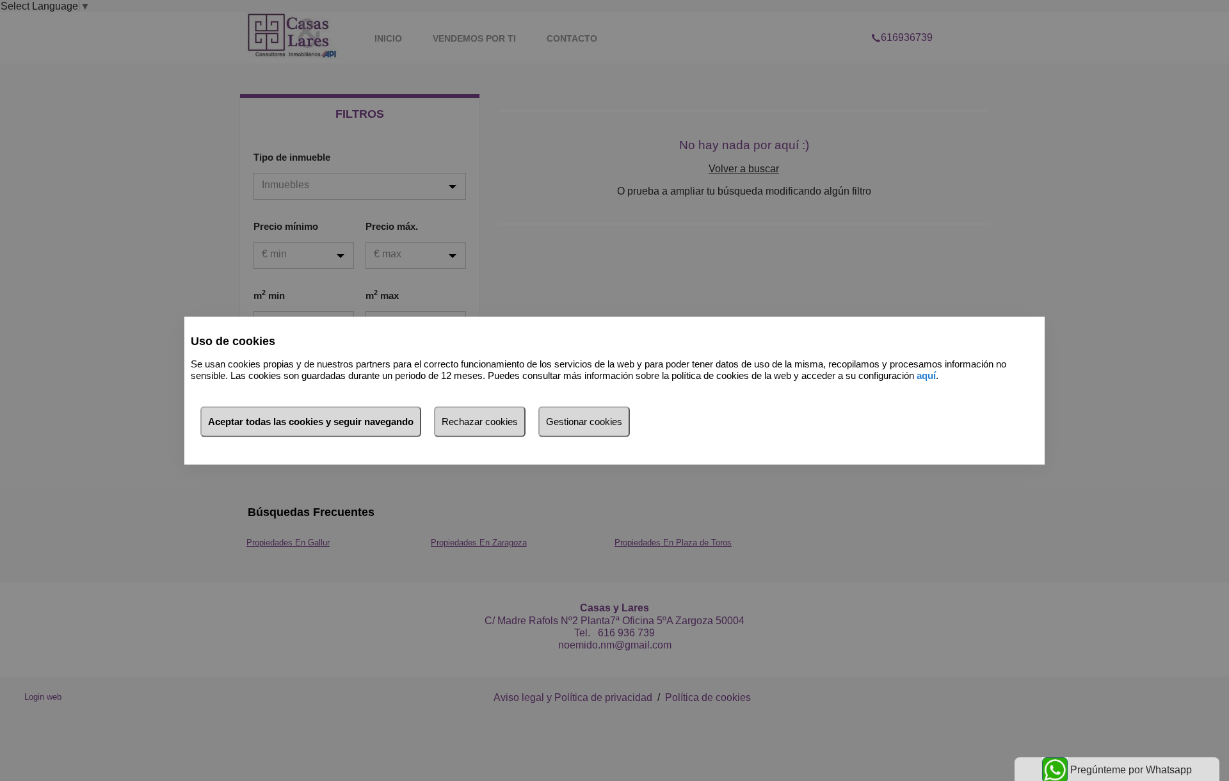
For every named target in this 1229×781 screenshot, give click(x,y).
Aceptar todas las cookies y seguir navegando (311, 420)
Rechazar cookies (480, 420)
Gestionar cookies (584, 420)
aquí (926, 375)
